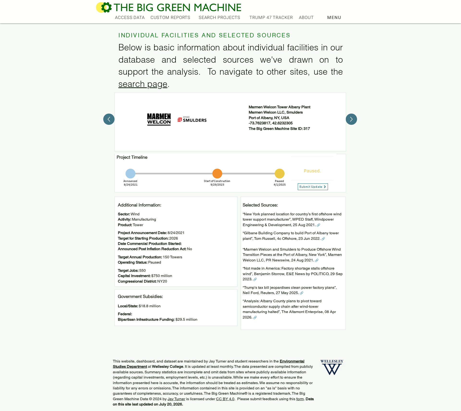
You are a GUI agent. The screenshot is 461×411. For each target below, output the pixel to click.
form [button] (300, 399)
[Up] (109, 119)
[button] (335, 17)
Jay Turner (176, 399)
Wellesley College (167, 366)
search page (142, 84)
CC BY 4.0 (225, 399)
